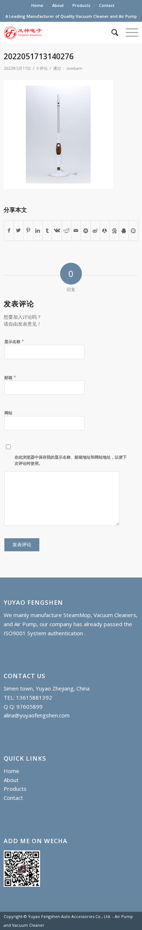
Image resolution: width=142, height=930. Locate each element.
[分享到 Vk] (56, 231)
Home (37, 5)
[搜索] (111, 32)
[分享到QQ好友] (123, 231)
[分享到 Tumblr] (47, 231)
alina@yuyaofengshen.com (37, 715)
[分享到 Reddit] (66, 231)
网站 (8, 412)
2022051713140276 (39, 56)
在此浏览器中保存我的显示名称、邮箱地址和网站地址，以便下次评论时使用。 (71, 460)
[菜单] (128, 32)
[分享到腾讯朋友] (133, 231)
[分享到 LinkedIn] (37, 231)
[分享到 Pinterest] (28, 231)
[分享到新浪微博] (95, 231)
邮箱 (10, 377)
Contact (106, 5)
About (58, 5)
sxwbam (74, 68)
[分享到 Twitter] (18, 231)
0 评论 (42, 68)
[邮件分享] (75, 231)
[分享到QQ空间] (85, 231)
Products (81, 5)
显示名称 (14, 341)
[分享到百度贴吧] (114, 231)
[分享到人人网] (104, 231)
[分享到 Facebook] (8, 231)
